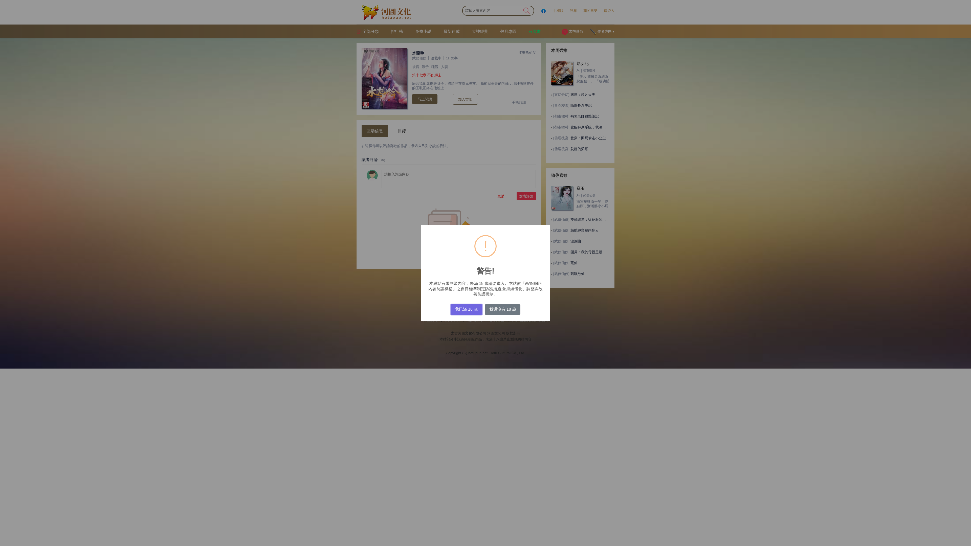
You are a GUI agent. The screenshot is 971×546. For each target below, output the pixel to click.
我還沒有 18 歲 (502, 309)
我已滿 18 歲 (466, 309)
